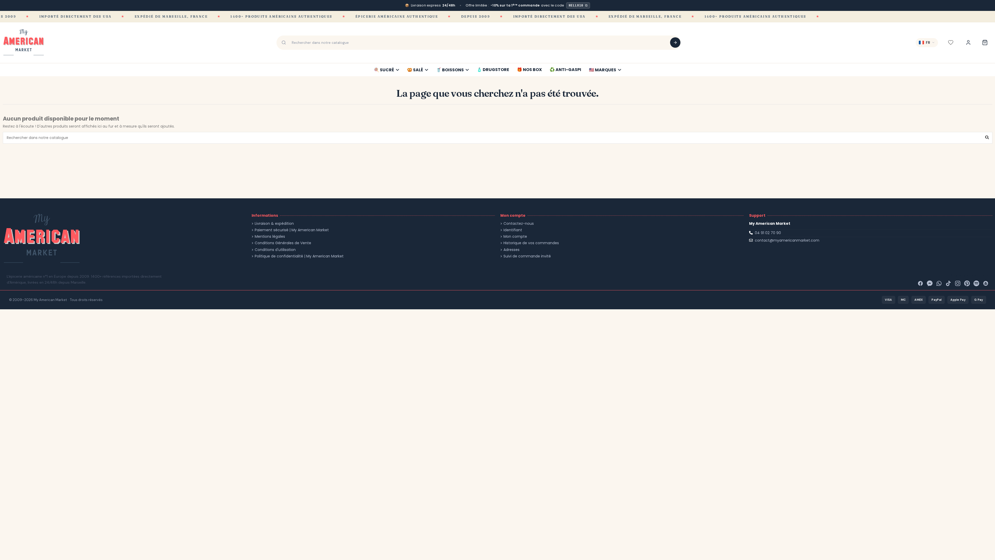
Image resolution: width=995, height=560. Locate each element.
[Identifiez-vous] (968, 42)
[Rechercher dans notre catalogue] (675, 42)
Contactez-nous (518, 223)
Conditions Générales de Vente (283, 243)
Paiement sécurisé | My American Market (292, 230)
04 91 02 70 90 (768, 232)
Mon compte (515, 236)
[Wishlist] (950, 42)
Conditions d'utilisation (275, 249)
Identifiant (512, 230)
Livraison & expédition (274, 223)
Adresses (511, 249)
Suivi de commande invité (527, 256)
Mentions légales (270, 236)
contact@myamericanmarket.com (787, 240)
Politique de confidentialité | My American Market (299, 256)
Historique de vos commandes (531, 243)
